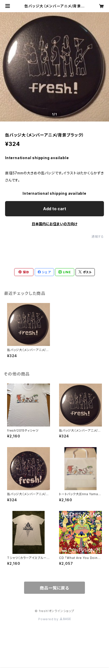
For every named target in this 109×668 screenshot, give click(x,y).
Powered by (49, 619)
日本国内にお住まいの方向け (54, 224)
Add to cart (54, 208)
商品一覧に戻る (54, 587)
